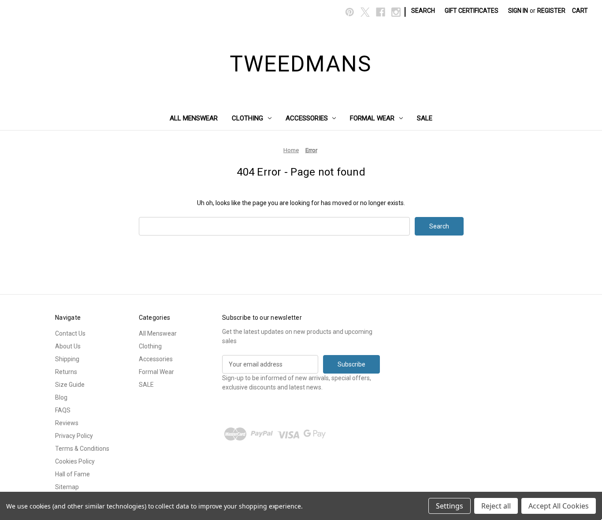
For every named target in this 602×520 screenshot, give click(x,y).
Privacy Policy (74, 435)
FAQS (63, 410)
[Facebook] (380, 12)
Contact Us (70, 333)
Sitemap (67, 486)
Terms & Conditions (82, 448)
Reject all (496, 506)
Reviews (66, 422)
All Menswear (194, 118)
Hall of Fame (72, 474)
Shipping (67, 359)
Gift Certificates (471, 10)
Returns (66, 371)
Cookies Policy (75, 461)
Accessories (307, 118)
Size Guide (70, 384)
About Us (68, 346)
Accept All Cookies (558, 506)
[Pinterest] (349, 12)
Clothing (247, 118)
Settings (449, 506)
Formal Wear (372, 118)
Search (423, 10)
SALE (424, 118)
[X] (365, 12)
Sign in (518, 10)
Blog (61, 397)
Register (551, 10)
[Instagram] (396, 12)
